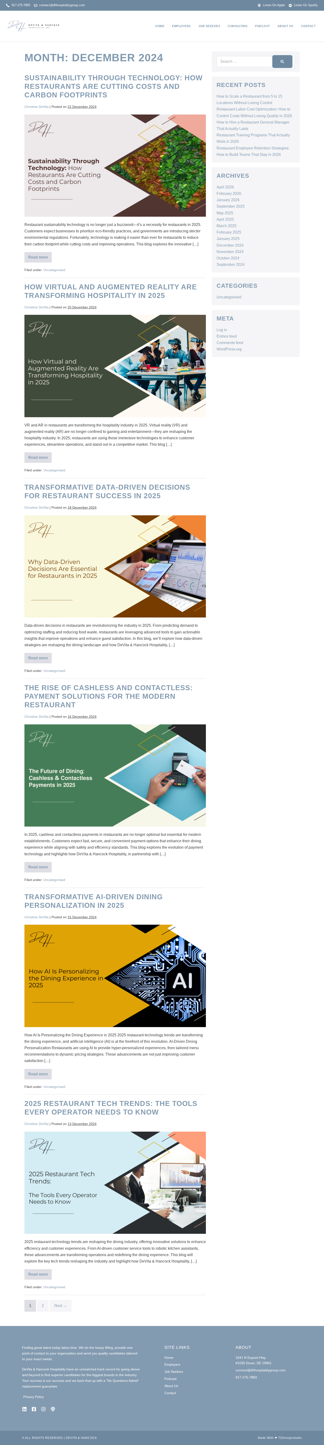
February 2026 (229, 193)
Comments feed (230, 343)
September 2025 (231, 206)
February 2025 (229, 232)
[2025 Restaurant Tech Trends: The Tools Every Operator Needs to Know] (115, 1183)
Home (159, 26)
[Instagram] (43, 1409)
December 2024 (230, 245)
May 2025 (225, 213)
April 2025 (225, 219)
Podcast (262, 26)
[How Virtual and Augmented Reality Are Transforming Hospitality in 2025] (115, 366)
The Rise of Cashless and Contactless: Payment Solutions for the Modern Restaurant (108, 696)
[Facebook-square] (34, 1409)
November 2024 (230, 252)
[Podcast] (53, 1409)
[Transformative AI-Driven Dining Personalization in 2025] (115, 976)
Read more (40, 255)
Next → (60, 1306)
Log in (222, 330)
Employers (181, 26)
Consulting (237, 26)
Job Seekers (209, 26)
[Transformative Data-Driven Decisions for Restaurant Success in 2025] (115, 566)
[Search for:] (256, 61)
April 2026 (225, 187)
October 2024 (228, 258)
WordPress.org (229, 349)
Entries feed (227, 336)
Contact (308, 26)
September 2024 (231, 265)
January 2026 (228, 200)
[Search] (282, 61)
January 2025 (228, 239)
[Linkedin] (24, 1409)
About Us (285, 26)
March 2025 (226, 226)
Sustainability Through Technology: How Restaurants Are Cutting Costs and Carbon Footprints (113, 86)
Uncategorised (54, 270)
